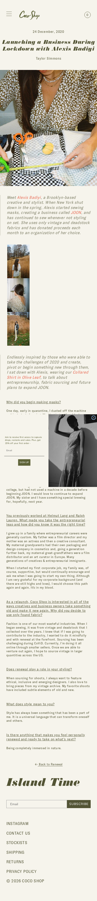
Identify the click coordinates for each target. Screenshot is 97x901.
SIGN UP (24, 462)
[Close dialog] (93, 417)
